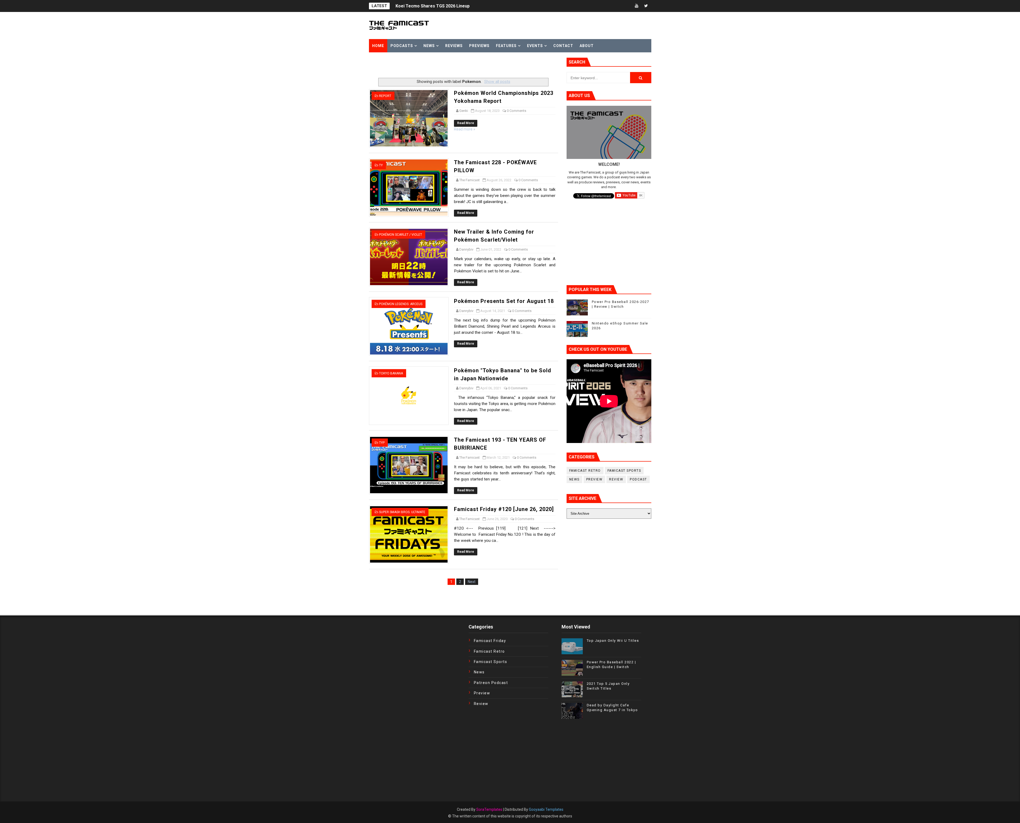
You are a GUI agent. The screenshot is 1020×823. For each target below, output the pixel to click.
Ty (381, 165)
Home (378, 46)
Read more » (464, 129)
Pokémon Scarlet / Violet (400, 235)
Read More (465, 123)
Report (385, 96)
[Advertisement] (431, 66)
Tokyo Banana (391, 373)
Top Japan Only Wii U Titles (613, 641)
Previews (479, 46)
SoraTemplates (489, 809)
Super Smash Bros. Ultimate (402, 512)
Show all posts (497, 81)
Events (535, 46)
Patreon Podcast (491, 683)
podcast (638, 479)
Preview (594, 479)
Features (506, 46)
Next (471, 582)
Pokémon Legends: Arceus (400, 304)
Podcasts (401, 46)
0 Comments (516, 111)
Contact (563, 46)
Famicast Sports (624, 470)
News (429, 46)
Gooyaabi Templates (546, 809)
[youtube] (637, 6)
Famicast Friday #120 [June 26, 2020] (504, 509)
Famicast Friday (490, 641)
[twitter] (646, 6)
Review (616, 479)
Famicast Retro (585, 470)
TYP (382, 443)
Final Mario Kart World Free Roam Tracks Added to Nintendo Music (462, 6)
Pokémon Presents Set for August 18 (504, 301)
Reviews (454, 46)
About (587, 46)
